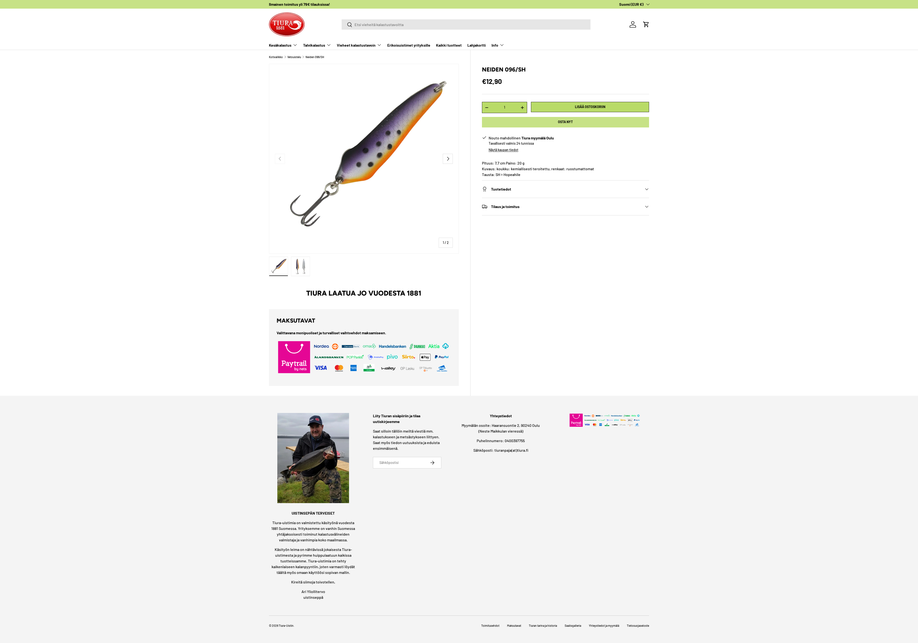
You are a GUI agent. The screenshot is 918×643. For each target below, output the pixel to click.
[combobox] (466, 24)
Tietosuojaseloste (638, 625)
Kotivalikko (276, 56)
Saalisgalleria (573, 625)
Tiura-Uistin (286, 625)
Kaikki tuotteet (449, 45)
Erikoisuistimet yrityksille (408, 45)
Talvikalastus (314, 45)
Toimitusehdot (490, 625)
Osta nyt (565, 122)
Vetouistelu (294, 56)
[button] (646, 24)
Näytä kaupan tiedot (503, 150)
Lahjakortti (476, 45)
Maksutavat (514, 625)
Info (495, 45)
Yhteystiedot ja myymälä (604, 625)
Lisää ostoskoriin (590, 107)
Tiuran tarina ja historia (543, 625)
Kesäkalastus (280, 45)
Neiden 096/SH (315, 56)
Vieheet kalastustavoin (356, 45)
